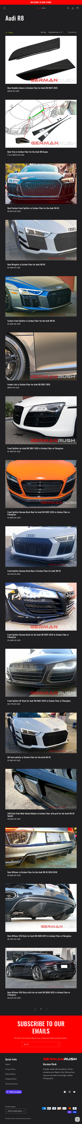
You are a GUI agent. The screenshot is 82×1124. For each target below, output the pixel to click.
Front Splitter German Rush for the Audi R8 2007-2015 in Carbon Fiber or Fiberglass (38, 635)
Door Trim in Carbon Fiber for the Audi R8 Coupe (27, 152)
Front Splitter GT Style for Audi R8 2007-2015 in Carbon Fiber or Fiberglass (39, 701)
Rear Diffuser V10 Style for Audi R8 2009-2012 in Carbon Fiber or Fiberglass (39, 936)
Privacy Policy (10, 1069)
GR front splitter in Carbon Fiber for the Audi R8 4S (29, 757)
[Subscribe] (57, 1044)
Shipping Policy (11, 1079)
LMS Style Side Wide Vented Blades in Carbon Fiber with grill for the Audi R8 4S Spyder (40, 814)
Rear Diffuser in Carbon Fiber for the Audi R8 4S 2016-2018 (32, 872)
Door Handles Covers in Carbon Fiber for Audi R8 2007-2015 (32, 88)
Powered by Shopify (25, 1118)
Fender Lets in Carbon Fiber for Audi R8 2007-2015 (28, 384)
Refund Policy (10, 1074)
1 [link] (35, 1009)
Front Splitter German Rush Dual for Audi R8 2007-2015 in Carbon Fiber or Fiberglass (38, 513)
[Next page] (46, 1008)
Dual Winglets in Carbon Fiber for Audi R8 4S (26, 264)
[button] (4, 8)
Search (8, 1064)
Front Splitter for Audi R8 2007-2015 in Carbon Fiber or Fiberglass (35, 448)
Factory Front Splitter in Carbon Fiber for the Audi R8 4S (31, 320)
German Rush (14, 1118)
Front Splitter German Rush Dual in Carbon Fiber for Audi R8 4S (34, 571)
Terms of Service (11, 1084)
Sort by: (43, 32)
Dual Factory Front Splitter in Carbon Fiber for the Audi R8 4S (33, 208)
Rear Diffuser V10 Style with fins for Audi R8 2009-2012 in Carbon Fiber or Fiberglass (38, 993)
